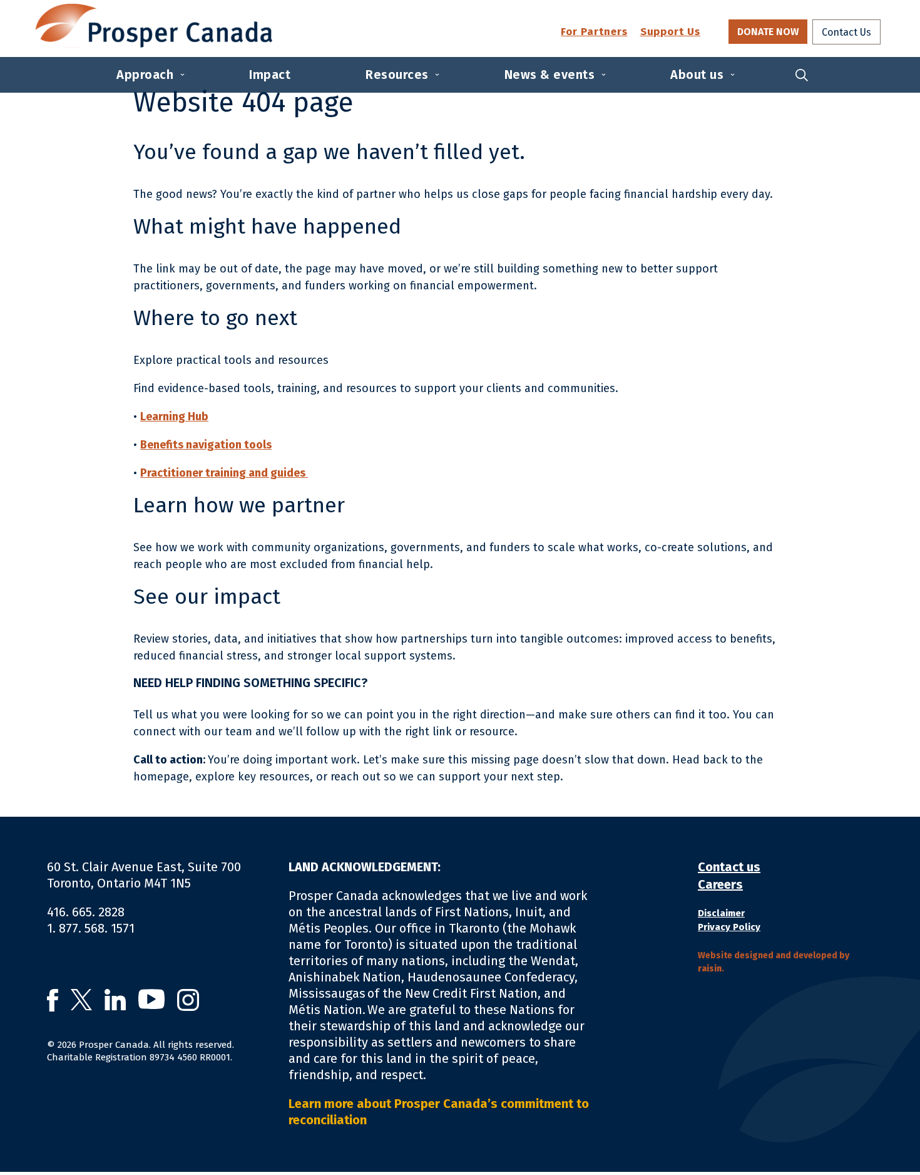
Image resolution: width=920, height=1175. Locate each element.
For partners (594, 32)
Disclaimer (721, 913)
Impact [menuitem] (269, 74)
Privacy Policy (729, 927)
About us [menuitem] (696, 74)
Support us (670, 32)
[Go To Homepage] (153, 26)
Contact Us (846, 32)
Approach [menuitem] (144, 74)
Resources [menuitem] (397, 74)
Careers (720, 884)
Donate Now (768, 32)
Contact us (729, 866)
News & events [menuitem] (549, 74)
